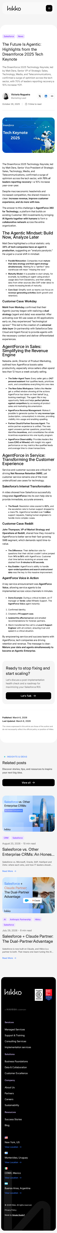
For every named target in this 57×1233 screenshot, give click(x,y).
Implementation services (18, 1047)
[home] (13, 8)
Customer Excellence (16, 1073)
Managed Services (15, 1029)
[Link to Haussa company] (15, 1009)
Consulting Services (15, 1041)
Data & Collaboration (16, 1067)
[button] (49, 8)
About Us (10, 1087)
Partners (9, 1093)
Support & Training (15, 1035)
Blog (7, 1125)
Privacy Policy (11, 1210)
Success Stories (13, 1119)
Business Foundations (16, 1061)
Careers (9, 1099)
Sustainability (12, 1105)
